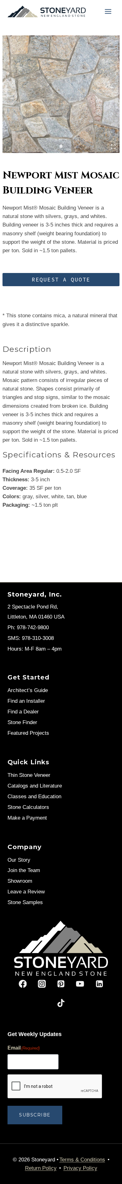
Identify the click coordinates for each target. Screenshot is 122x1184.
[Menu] (108, 11)
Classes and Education (34, 796)
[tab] (61, 146)
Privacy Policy (80, 1168)
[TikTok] (61, 1003)
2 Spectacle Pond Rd (32, 607)
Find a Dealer (23, 712)
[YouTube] (80, 984)
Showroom (20, 881)
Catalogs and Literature (35, 786)
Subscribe (35, 1115)
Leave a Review (26, 892)
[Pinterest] (61, 984)
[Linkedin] (99, 984)
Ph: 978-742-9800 (28, 627)
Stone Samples (25, 902)
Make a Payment (27, 818)
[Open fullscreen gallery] (113, 146)
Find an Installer (26, 701)
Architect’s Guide (28, 690)
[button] (61, 279)
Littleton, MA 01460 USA (36, 617)
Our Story (19, 860)
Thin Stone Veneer (29, 775)
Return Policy (41, 1168)
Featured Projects (28, 733)
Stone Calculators (28, 807)
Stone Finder (22, 722)
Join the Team (24, 870)
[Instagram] (42, 984)
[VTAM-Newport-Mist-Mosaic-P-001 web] (61, 94)
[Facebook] (23, 984)
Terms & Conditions (82, 1160)
